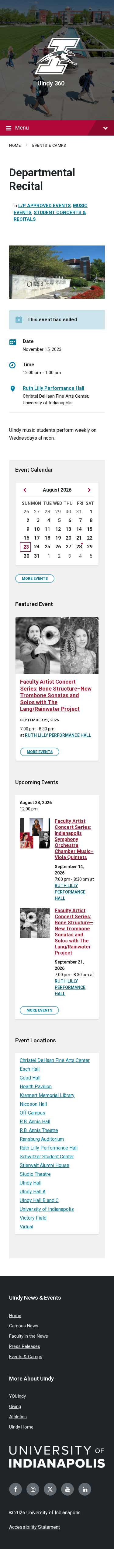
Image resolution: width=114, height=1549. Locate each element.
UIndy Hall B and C (39, 1200)
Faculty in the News (28, 1336)
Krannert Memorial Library (47, 1095)
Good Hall (30, 1078)
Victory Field (33, 1218)
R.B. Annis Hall (35, 1121)
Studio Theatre (35, 1174)
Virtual (26, 1227)
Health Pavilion (36, 1086)
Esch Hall (30, 1069)
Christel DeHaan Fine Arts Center (55, 1060)
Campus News (23, 1326)
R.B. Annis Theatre (39, 1130)
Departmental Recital (42, 179)
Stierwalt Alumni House (44, 1165)
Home (15, 145)
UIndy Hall (30, 1183)
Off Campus (32, 1113)
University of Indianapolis (47, 1209)
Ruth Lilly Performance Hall (53, 388)
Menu (22, 127)
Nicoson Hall (33, 1104)
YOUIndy (17, 1396)
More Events (35, 578)
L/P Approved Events (44, 205)
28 (79, 547)
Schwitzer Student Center (47, 1156)
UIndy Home (21, 1427)
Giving (15, 1406)
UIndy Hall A (33, 1192)
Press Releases (24, 1346)
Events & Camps (49, 145)
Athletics (18, 1416)
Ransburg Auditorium (42, 1139)
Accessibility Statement (34, 1527)
